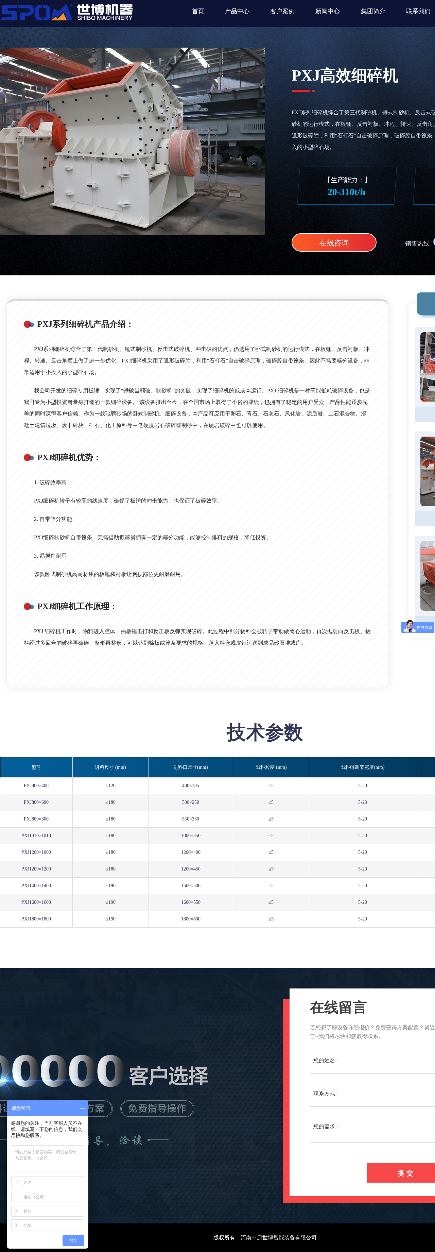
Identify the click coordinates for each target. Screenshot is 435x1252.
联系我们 (418, 11)
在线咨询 (334, 243)
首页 (198, 11)
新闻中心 (327, 11)
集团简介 (373, 11)
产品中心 (237, 11)
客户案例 (282, 11)
